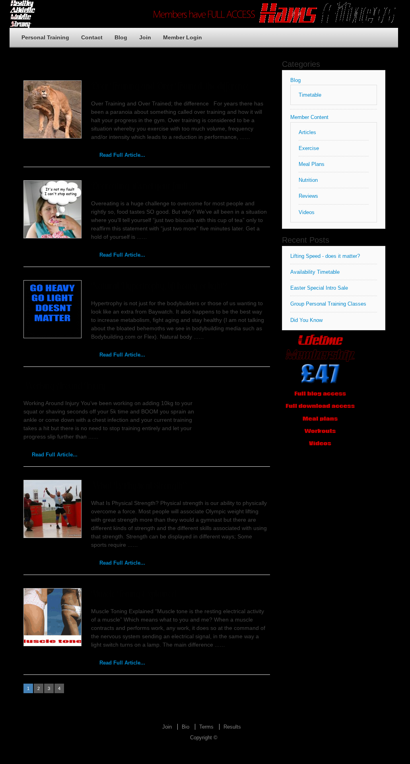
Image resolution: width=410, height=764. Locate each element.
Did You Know (306, 320)
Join (145, 37)
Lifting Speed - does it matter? (325, 256)
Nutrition (308, 180)
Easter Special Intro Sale (319, 288)
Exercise (309, 148)
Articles (307, 132)
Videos (307, 212)
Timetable (310, 95)
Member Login (182, 37)
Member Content (309, 117)
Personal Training (45, 37)
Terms (206, 727)
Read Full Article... (122, 155)
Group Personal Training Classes (328, 304)
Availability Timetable (315, 272)
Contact (92, 37)
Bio (185, 727)
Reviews (308, 196)
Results (232, 727)
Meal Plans (312, 164)
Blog (121, 37)
